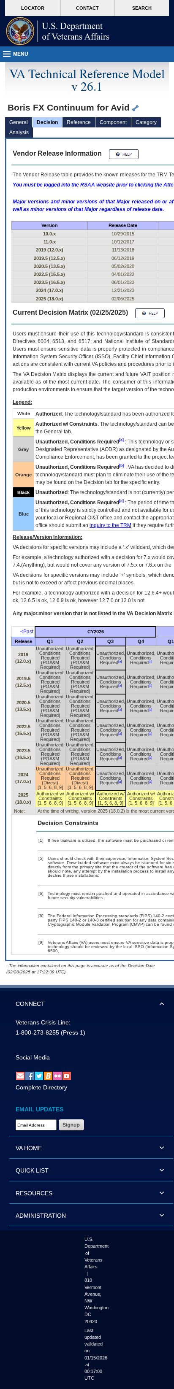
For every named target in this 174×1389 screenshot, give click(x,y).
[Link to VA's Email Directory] (20, 1075)
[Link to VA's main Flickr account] (57, 1075)
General (18, 122)
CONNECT (30, 1003)
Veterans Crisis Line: (43, 1022)
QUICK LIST (32, 1170)
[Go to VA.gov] (58, 31)
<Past (26, 632)
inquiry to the (110, 525)
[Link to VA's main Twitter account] (39, 1075)
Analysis (19, 132)
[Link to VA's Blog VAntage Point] (48, 1075)
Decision (47, 122)
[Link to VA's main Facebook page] (29, 1075)
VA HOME (29, 1148)
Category (146, 122)
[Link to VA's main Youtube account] (66, 1075)
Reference (79, 122)
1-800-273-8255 (37, 1032)
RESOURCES (34, 1193)
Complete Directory (41, 1087)
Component (113, 122)
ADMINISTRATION (41, 1215)
